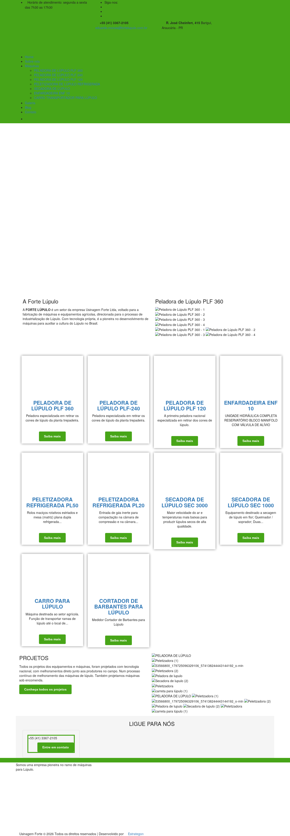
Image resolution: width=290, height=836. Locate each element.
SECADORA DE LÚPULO (52, 88)
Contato (30, 112)
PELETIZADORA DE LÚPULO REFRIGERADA (67, 84)
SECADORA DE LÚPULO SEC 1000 (251, 502)
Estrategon (136, 833)
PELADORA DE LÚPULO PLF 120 (58, 79)
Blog (28, 107)
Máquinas (32, 66)
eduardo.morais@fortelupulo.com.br (121, 27)
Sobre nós (32, 61)
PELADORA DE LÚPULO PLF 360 (58, 70)
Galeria (30, 103)
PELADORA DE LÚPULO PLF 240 (58, 75)
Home (29, 56)
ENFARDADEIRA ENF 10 (52, 93)
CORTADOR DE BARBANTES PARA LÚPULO (118, 606)
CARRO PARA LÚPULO (52, 603)
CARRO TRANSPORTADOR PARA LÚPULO (65, 97)
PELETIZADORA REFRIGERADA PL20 (118, 502)
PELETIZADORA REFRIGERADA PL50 (52, 502)
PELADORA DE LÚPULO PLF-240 (118, 405)
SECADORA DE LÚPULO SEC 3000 (185, 502)
